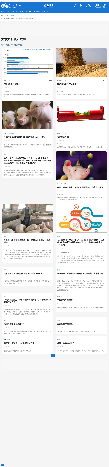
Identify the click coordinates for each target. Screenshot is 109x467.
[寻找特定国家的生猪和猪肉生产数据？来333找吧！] (27, 115)
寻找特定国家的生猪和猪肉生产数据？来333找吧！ (25, 136)
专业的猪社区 (13, 7)
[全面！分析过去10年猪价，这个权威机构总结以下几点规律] (27, 218)
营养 (21, 11)
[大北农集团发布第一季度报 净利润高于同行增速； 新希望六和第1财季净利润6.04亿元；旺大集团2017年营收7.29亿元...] (81, 218)
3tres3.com (16, 5)
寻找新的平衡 (63, 136)
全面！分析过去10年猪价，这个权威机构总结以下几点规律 (27, 241)
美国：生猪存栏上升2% (67, 343)
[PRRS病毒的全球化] (27, 62)
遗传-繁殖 (29, 11)
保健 (7, 11)
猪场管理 (37, 11)
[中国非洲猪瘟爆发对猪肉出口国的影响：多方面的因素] (81, 165)
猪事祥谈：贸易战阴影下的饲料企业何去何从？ (24, 273)
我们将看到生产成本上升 (67, 84)
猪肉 (58, 296)
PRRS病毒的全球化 (12, 84)
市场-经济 (15, 11)
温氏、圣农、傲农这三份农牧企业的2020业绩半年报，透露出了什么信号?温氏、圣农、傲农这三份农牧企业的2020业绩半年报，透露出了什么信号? (27, 160)
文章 (19, 45)
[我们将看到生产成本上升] (81, 62)
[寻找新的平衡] (81, 115)
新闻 (2, 11)
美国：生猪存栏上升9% (14, 323)
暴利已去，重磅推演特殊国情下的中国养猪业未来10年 (80, 273)
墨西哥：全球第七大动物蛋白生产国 (19, 343)
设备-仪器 (45, 11)
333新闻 (12, 133)
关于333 (4, 45)
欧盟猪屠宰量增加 (65, 299)
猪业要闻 (13, 45)
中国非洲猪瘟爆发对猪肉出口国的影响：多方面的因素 (80, 187)
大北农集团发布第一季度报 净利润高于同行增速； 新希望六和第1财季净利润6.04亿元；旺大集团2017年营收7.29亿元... (80, 242)
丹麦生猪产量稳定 (65, 323)
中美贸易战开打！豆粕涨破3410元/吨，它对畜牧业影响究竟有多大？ (27, 300)
